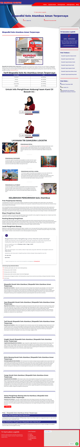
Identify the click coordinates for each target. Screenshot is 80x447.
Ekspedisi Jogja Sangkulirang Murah (69, 74)
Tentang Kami (61, 4)
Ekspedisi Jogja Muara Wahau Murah (69, 71)
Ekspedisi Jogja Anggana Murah (68, 68)
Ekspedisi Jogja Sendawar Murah (68, 62)
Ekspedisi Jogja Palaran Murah (67, 65)
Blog (77, 4)
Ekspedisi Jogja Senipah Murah (67, 58)
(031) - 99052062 (69, 39)
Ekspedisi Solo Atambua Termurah (67, 91)
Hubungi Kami (71, 4)
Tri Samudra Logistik (25, 146)
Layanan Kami (52, 4)
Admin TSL (28, 20)
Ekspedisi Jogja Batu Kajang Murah (68, 55)
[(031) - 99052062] (69, 36)
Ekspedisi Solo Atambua (68, 90)
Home (45, 4)
